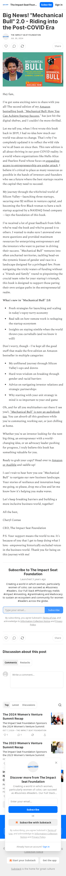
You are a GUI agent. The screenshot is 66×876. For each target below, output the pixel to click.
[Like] (6, 46)
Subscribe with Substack (35, 822)
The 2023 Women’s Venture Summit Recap (22, 745)
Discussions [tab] (28, 705)
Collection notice (33, 851)
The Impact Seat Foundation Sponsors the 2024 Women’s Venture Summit (25, 724)
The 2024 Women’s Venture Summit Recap (22, 716)
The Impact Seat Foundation (26, 35)
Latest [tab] (15, 705)
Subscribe (46, 4)
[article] (33, 724)
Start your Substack (24, 860)
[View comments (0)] (14, 46)
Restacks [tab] (25, 662)
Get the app (50, 860)
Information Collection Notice (35, 621)
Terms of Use (49, 617)
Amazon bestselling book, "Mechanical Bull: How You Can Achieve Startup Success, (31, 111)
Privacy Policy (38, 837)
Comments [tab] (11, 662)
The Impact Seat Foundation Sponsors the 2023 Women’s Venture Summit (25, 753)
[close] (56, 762)
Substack (16, 868)
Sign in (59, 4)
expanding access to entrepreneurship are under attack (31, 163)
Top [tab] (7, 705)
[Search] (60, 705)
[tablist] (17, 662)
